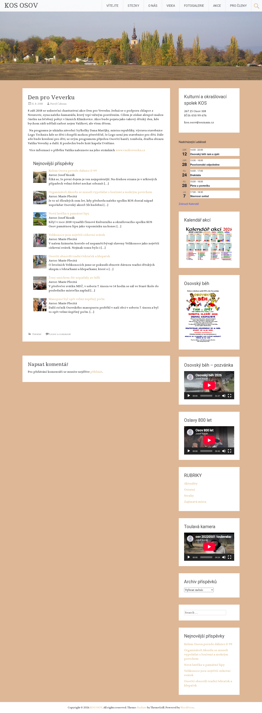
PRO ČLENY (238, 5)
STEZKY (133, 5)
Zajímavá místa (195, 502)
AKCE (217, 5)
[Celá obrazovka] (229, 395)
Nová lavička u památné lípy (204, 665)
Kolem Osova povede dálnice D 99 (208, 644)
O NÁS (152, 5)
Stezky (189, 495)
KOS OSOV (21, 5)
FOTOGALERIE (194, 5)
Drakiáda (195, 175)
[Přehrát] (189, 395)
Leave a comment (60, 334)
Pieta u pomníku (200, 185)
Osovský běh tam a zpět (204, 154)
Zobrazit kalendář (189, 204)
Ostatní (36, 334)
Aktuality (191, 483)
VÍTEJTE (112, 5)
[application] (209, 385)
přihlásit (96, 372)
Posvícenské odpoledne (205, 164)
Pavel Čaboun (58, 103)
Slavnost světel (199, 196)
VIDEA (170, 5)
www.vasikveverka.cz (130, 150)
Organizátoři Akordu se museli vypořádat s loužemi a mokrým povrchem (206, 654)
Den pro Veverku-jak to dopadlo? (144, 351)
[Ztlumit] (224, 395)
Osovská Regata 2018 (39, 351)
